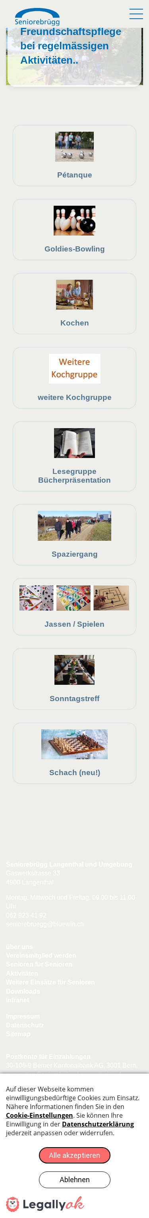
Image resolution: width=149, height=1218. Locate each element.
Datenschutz (25, 1025)
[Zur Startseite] (37, 17)
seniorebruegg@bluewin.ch (45, 924)
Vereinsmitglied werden (41, 955)
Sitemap (18, 1034)
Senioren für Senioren (39, 964)
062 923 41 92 (26, 915)
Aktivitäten (22, 973)
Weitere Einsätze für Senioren (50, 982)
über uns (19, 946)
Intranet (17, 1000)
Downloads (23, 991)
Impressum (23, 1016)
